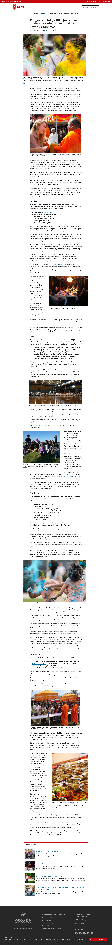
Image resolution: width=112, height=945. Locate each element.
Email (76, 927)
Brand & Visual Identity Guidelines (51, 928)
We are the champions (44, 864)
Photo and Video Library (49, 920)
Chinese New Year (46, 196)
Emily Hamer (48, 30)
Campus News (51, 13)
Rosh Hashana (58, 264)
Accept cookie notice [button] (97, 939)
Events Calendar (104, 1)
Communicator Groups (48, 918)
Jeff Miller (68, 603)
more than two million (69, 476)
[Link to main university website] (23, 917)
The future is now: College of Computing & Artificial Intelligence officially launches (60, 888)
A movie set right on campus (47, 852)
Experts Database (91, 1)
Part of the (23, 928)
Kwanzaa (34, 196)
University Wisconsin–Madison (11, 1)
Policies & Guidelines (48, 926)
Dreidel (69, 254)
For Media (74, 13)
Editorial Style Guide (48, 923)
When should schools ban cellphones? (50, 876)
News (20, 7)
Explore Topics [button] (39, 13)
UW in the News (64, 13)
